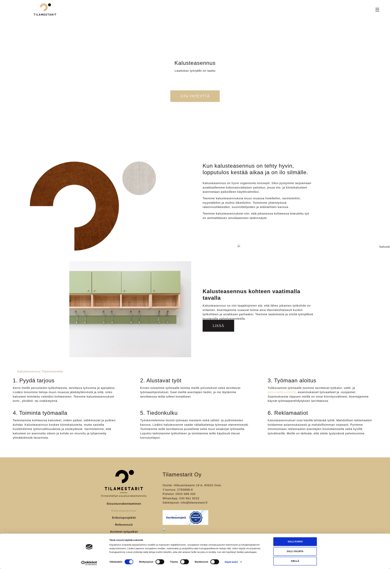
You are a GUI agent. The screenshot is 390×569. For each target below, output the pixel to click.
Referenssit (124, 524)
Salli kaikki (295, 541)
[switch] (160, 561)
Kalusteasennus (123, 510)
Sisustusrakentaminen (124, 503)
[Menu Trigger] (377, 9)
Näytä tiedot (231, 561)
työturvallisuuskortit (282, 392)
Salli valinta (295, 551)
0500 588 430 (186, 494)
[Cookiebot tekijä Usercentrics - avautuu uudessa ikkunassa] (89, 563)
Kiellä (295, 561)
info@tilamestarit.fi (194, 502)
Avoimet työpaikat (124, 531)
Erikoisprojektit (124, 517)
